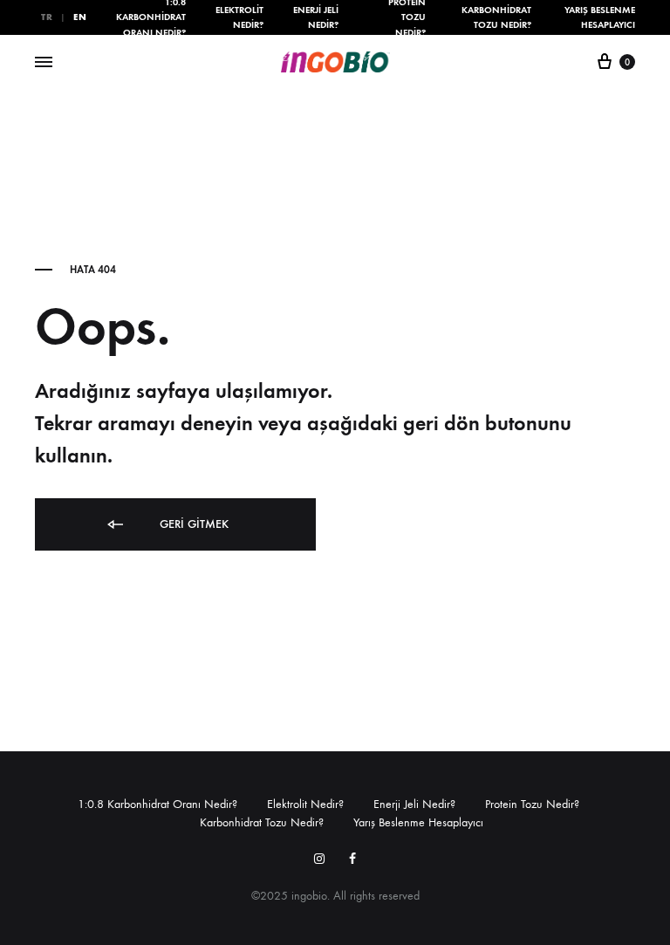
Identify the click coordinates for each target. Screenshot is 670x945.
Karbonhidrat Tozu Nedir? (496, 17)
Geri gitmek (192, 524)
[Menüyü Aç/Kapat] (43, 62)
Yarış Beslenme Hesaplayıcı (599, 17)
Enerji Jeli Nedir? (315, 17)
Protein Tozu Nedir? (532, 804)
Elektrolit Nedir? (239, 17)
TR (46, 17)
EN (79, 17)
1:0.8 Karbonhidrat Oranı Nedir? (157, 804)
